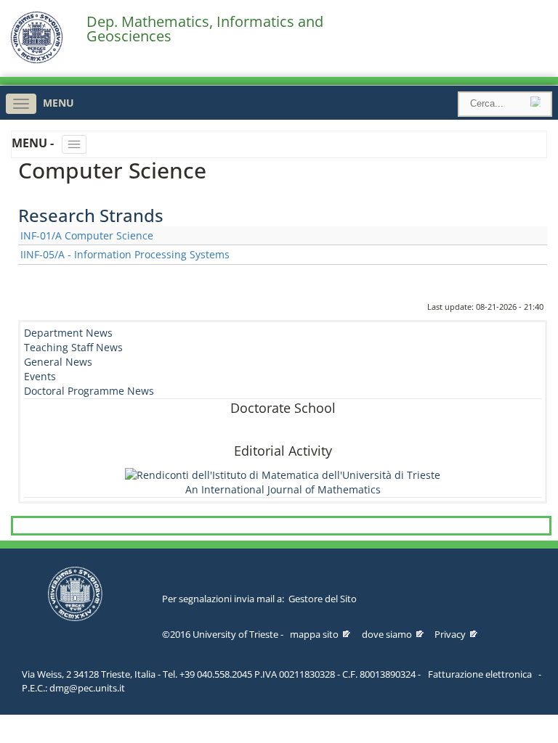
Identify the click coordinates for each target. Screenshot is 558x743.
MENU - (34, 143)
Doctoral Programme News (89, 391)
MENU (58, 103)
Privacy (450, 634)
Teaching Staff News (73, 347)
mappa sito (314, 634)
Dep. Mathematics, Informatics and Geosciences (204, 29)
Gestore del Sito (322, 598)
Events (40, 376)
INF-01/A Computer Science (86, 235)
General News (58, 362)
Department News (68, 333)
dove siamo (387, 634)
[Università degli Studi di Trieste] (36, 60)
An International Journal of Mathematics (283, 489)
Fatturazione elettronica (480, 674)
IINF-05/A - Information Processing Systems (125, 254)
